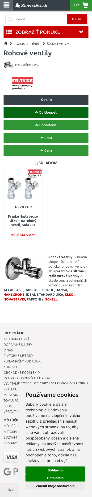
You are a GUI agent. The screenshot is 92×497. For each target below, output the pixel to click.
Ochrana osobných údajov (27, 378)
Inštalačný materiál (27, 43)
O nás (8, 350)
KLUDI (70, 295)
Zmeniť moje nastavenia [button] (55, 486)
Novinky (10, 443)
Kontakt (10, 367)
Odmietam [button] (55, 478)
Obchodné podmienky (22, 372)
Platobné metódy (18, 356)
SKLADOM (47, 163)
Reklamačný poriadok (22, 361)
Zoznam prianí (15, 437)
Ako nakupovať (16, 339)
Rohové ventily (58, 43)
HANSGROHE (14, 295)
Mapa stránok (15, 395)
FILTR (48, 100)
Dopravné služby (18, 345)
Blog (8, 406)
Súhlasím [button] (55, 470)
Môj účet (11, 426)
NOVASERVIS (14, 299)
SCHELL (51, 299)
